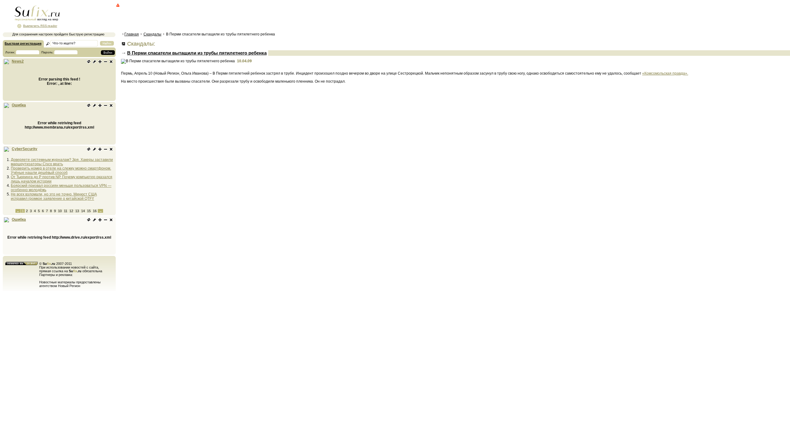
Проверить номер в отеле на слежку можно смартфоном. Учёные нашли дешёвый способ (61, 170)
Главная (131, 34)
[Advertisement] (233, 17)
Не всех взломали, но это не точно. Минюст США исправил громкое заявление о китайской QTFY (54, 196)
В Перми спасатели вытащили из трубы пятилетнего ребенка (197, 53)
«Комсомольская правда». (665, 73)
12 (71, 211)
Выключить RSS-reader (40, 25)
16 (95, 211)
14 (83, 211)
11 (65, 211)
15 (89, 211)
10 (60, 211)
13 (77, 211)
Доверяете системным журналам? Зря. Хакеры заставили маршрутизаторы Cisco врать (62, 162)
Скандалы (152, 34)
